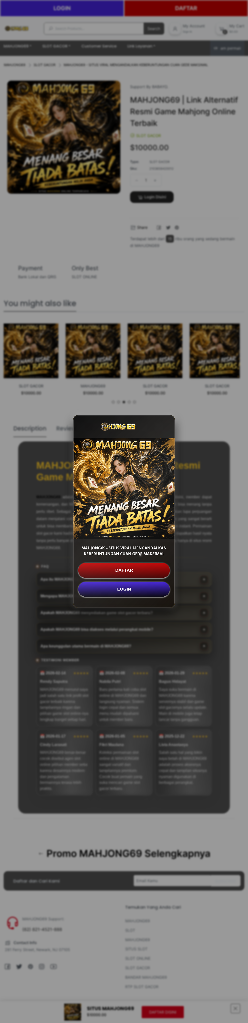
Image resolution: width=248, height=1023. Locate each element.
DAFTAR (124, 570)
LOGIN (124, 589)
